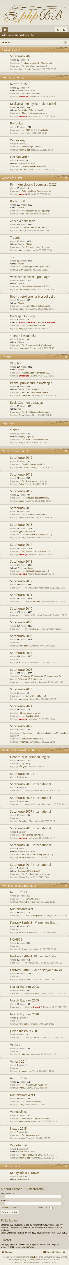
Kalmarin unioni (28, 531)
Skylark (36, 804)
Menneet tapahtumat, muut (19, 885)
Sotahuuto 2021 (21, 706)
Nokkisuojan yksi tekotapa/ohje (36, 211)
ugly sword (23, 699)
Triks (21, 133)
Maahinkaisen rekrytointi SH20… (36, 373)
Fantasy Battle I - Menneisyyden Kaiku (36, 970)
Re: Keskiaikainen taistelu (33, 325)
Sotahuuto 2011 (21, 595)
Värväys (15, 363)
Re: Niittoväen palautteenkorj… (35, 498)
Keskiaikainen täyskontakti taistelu (34, 104)
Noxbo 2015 (18, 1128)
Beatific (21, 244)
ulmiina (22, 1138)
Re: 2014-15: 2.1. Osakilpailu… (36, 130)
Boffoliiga (16, 123)
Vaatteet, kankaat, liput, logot (30, 277)
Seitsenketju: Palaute (31, 147)
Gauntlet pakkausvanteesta (34, 227)
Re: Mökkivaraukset (31, 93)
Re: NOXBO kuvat (30, 899)
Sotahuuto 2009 (21, 622)
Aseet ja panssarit (22, 221)
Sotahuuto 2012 (21, 581)
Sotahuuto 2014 (21, 545)
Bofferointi (17, 201)
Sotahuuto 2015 (21, 525)
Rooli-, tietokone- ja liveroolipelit (32, 296)
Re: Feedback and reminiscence (36, 874)
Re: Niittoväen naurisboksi (33, 66)
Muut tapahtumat (13, 77)
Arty (24, 1260)
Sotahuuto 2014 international (30, 865)
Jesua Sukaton (25, 69)
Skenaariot (38, 676)
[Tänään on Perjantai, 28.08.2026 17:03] (65, 43)
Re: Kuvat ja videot (30, 716)
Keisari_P (23, 97)
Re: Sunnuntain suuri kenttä (34, 515)
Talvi (31, 1247)
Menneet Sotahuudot (15, 451)
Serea (35, 963)
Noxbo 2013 (18, 892)
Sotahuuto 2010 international (30, 828)
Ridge (21, 214)
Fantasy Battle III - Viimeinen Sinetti (34, 923)
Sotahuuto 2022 (21, 726)
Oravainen (23, 821)
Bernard (22, 857)
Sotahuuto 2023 (21, 56)
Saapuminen (52, 676)
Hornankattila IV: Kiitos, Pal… (35, 166)
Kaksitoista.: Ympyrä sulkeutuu (35, 1118)
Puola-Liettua (36, 679)
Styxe (35, 629)
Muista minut (44, 1207)
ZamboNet (50, 322)
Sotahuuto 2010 (21, 608)
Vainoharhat (18, 1145)
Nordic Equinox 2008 (24, 987)
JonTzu (21, 322)
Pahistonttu (24, 646)
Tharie (21, 1088)
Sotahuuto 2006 (21, 670)
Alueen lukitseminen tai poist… (35, 113)
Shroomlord (24, 662)
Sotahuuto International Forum (21, 750)
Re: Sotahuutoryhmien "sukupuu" (37, 345)
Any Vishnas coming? (31, 835)
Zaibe (31, 110)
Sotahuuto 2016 (21, 508)
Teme (32, 90)
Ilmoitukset (47, 63)
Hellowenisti (23, 90)
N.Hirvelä (39, 110)
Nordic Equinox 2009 (24, 1000)
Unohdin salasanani (9, 1207)
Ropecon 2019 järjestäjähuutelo (36, 306)
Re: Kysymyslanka (30, 1135)
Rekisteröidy (28, 35)
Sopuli (30, 568)
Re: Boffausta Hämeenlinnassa (35, 247)
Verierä (15, 1045)
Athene (22, 877)
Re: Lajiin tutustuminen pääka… (36, 392)
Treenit (15, 238)
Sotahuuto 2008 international (30, 798)
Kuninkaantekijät (21, 909)
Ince (19, 409)
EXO (21, 270)
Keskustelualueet (6, 30)
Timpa (21, 230)
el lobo (21, 537)
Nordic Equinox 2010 (24, 1014)
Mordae (36, 601)
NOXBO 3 (16, 939)
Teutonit (23, 679)
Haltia (35, 682)
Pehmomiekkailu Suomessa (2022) (33, 184)
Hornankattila (19, 157)
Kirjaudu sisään (11, 35)
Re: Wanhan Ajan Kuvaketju (34, 1085)
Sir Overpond (37, 389)
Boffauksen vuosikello (31, 739)
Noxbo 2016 (18, 84)
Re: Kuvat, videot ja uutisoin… (35, 481)
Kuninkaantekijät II (23, 1095)
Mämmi (22, 467)
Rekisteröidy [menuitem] (65, 30)
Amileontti (23, 902)
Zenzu (21, 415)
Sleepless (37, 615)
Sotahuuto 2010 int (23, 774)
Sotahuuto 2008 (21, 636)
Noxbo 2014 (18, 1078)
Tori (12, 257)
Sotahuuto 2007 (21, 653)
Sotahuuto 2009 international (30, 784)
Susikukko (22, 110)
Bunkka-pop (24, 1054)
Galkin (21, 484)
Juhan (36, 1037)
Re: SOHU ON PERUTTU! (34, 696)
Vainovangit (18, 140)
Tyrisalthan (23, 742)
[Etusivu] (34, 14)
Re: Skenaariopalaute (31, 1102)
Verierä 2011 (19, 1061)
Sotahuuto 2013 (21, 561)
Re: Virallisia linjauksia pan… (34, 571)
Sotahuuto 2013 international (30, 845)
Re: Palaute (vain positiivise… (35, 551)
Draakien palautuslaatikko (33, 464)
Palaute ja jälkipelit (31, 63)
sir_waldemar (25, 980)
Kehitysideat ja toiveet (30, 713)
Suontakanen (24, 395)
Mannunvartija (23, 1179)
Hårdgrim (23, 766)
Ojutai (21, 501)
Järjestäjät (8, 423)
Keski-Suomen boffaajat (26, 403)
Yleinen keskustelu (23, 336)
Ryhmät (6, 357)
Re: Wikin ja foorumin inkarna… (36, 440)
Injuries (25, 763)
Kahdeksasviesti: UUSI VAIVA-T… (37, 1155)
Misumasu (23, 517)
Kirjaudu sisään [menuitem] (58, 30)
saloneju (23, 116)
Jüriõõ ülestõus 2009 (24, 1031)
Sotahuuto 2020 (21, 689)
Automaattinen (25, 1071)
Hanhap (36, 993)
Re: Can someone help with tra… (36, 854)
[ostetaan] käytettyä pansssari (35, 267)
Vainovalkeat (24, 150)
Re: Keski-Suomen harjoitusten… (37, 412)
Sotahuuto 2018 (21, 474)
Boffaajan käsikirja (22, 316)
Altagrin (22, 250)
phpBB (33, 1257)
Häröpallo (23, 169)
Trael (21, 1105)
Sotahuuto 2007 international (30, 811)
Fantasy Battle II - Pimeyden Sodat (33, 956)
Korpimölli (37, 915)
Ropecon (23, 309)
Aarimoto (40, 322)
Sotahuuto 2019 (21, 458)
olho (20, 442)
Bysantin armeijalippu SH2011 (35, 286)
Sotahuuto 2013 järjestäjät (28, 871)
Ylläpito (20, 207)
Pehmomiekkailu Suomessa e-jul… (37, 191)
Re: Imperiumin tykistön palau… (36, 535)
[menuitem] (52, 1252)
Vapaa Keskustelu (13, 178)
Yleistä (14, 430)
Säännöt (26, 676)
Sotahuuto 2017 (21, 491)
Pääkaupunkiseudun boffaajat (31, 383)
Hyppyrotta (24, 348)
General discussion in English (30, 757)
